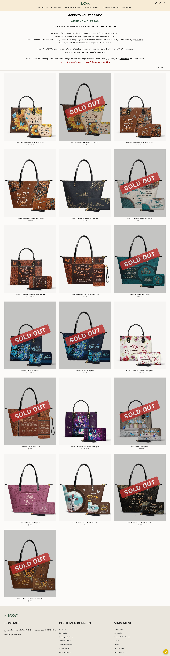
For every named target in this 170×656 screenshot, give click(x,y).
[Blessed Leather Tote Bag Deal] (85, 335)
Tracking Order (119, 648)
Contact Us (63, 633)
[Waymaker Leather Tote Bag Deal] (30, 411)
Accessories (118, 633)
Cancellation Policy (65, 645)
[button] (43, 7)
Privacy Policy (64, 648)
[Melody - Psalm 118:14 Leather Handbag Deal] (140, 335)
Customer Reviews (120, 652)
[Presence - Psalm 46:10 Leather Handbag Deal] (30, 107)
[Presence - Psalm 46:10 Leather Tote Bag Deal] (85, 107)
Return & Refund (65, 641)
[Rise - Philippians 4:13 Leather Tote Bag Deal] (85, 487)
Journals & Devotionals (122, 637)
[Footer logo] (11, 615)
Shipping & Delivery (66, 637)
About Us (62, 629)
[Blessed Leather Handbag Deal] (30, 335)
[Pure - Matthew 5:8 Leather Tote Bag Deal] (140, 487)
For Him (116, 641)
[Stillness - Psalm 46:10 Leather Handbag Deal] (140, 107)
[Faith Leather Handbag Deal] (140, 411)
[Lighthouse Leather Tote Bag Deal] (140, 259)
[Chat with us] (165, 651)
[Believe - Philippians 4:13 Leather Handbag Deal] (30, 259)
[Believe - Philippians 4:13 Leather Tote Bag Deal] (85, 259)
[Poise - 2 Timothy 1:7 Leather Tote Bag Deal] (140, 183)
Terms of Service (65, 652)
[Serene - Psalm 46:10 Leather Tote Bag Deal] (30, 563)
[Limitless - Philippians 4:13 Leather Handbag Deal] (85, 411)
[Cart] (164, 3)
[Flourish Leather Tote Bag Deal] (30, 487)
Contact (117, 645)
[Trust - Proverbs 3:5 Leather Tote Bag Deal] (85, 183)
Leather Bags (118, 629)
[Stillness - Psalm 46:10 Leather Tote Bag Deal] (30, 183)
